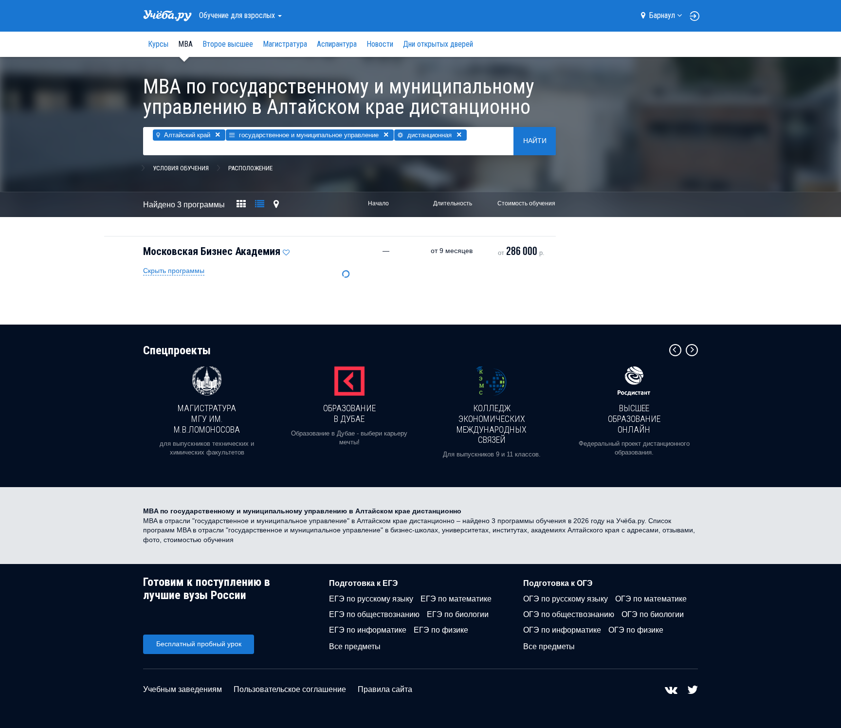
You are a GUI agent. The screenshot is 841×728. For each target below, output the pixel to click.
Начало (378, 203)
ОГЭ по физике (635, 630)
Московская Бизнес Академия (211, 251)
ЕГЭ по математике (456, 599)
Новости (379, 44)
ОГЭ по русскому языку (565, 599)
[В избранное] (286, 250)
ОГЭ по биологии (653, 614)
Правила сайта (385, 689)
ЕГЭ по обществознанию (374, 614)
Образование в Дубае (349, 413)
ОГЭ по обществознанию (568, 614)
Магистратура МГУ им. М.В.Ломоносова (207, 418)
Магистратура (285, 44)
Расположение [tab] (250, 168)
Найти (535, 141)
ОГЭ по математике (651, 599)
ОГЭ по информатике (562, 630)
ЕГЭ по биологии (458, 614)
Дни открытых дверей (438, 44)
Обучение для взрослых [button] (238, 15)
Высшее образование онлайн (634, 418)
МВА (185, 44)
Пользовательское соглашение (290, 689)
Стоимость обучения (526, 203)
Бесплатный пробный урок (198, 644)
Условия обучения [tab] (181, 168)
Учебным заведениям (182, 689)
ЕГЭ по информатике (367, 630)
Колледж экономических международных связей (492, 424)
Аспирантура (337, 44)
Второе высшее (227, 44)
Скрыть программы (173, 270)
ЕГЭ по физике (441, 630)
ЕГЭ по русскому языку (371, 599)
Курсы (158, 44)
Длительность (452, 203)
